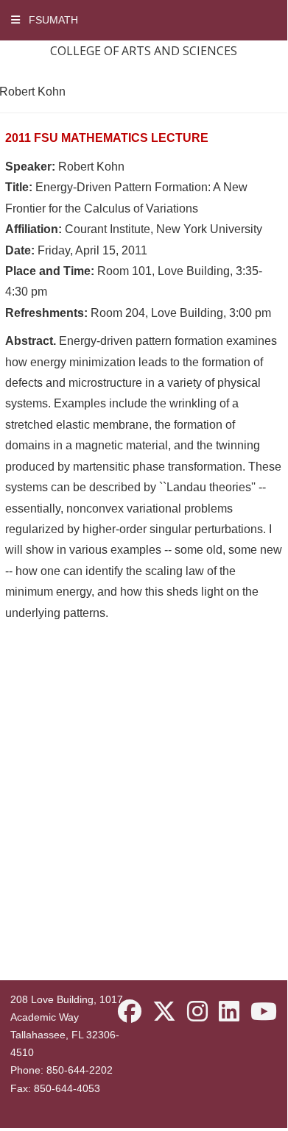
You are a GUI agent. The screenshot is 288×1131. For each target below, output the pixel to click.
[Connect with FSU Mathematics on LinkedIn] (229, 1012)
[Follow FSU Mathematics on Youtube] (263, 1012)
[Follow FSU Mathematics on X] (164, 1012)
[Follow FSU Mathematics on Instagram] (197, 1012)
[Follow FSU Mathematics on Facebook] (129, 1012)
